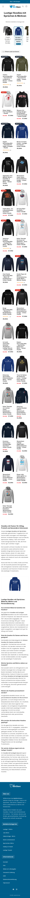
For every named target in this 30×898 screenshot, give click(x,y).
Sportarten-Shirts (8, 843)
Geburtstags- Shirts (9, 836)
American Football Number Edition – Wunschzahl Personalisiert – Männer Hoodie (22, 410)
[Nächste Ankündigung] (27, 1)
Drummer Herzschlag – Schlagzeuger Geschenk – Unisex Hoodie (7, 444)
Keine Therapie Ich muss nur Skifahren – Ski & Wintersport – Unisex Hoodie (22, 241)
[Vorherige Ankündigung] (3, 1)
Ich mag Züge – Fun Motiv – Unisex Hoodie (21, 210)
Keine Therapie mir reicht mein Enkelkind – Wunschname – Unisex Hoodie (7, 509)
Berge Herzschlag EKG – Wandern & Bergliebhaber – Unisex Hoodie (7, 311)
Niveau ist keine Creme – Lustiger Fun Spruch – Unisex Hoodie (22, 144)
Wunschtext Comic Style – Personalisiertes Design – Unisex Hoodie (22, 178)
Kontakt (5, 862)
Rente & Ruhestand (9, 840)
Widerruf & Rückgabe (9, 869)
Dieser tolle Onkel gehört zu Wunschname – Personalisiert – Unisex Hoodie (21, 477)
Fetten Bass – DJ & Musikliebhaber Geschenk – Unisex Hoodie (8, 211)
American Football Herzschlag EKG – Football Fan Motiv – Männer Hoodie (7, 242)
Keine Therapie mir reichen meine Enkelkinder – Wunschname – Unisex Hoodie (7, 410)
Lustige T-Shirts (7, 829)
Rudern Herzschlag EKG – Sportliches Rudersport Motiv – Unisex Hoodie (21, 345)
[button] (3, 6)
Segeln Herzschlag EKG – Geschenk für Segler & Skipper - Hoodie (8, 144)
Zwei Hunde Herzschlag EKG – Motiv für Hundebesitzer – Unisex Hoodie (8, 277)
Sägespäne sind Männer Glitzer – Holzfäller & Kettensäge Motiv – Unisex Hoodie (8, 179)
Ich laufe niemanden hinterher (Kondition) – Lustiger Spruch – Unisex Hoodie (7, 345)
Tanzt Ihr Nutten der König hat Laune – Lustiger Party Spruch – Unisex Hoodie (22, 378)
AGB (4, 876)
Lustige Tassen (7, 850)
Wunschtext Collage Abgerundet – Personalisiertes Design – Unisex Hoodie (22, 445)
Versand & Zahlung (9, 872)
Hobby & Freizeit (8, 846)
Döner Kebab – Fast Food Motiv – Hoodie (8, 112)
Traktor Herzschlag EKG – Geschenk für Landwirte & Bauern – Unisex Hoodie (8, 78)
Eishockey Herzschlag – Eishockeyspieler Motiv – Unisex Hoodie (8, 378)
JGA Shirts (6, 833)
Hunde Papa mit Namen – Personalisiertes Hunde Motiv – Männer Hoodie (22, 277)
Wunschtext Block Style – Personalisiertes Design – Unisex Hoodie (8, 477)
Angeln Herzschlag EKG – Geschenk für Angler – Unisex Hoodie (21, 78)
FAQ (4, 865)
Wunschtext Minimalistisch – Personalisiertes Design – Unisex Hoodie (22, 311)
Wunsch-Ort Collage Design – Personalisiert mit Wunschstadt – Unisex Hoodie (22, 113)
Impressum (6, 883)
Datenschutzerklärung (10, 879)
